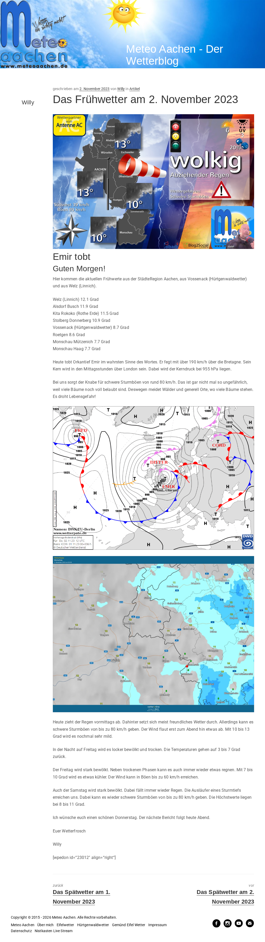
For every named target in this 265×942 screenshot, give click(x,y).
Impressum (157, 925)
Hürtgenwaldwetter (93, 925)
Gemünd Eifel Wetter (128, 925)
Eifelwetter (65, 925)
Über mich (45, 925)
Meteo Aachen (22, 925)
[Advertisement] (94, 77)
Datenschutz (21, 931)
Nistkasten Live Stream (54, 931)
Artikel (134, 89)
